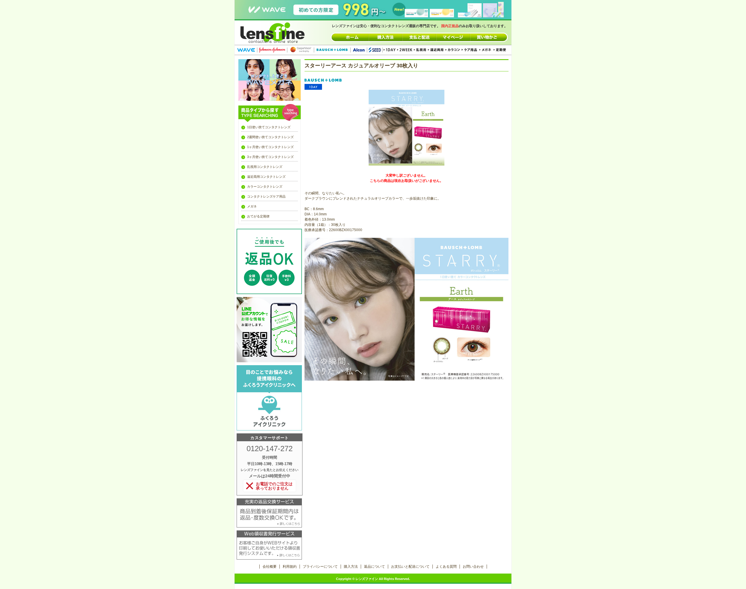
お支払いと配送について (410, 567)
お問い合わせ (473, 567)
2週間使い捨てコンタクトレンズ (270, 137)
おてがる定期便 (258, 216)
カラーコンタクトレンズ (264, 186)
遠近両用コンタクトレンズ (266, 176)
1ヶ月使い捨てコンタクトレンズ (270, 147)
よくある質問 (446, 567)
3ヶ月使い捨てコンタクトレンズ (270, 157)
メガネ (252, 206)
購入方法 (351, 567)
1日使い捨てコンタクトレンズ (269, 127)
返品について (374, 567)
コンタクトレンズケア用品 (266, 196)
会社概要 (270, 567)
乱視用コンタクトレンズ (264, 166)
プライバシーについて (320, 567)
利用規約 (290, 567)
